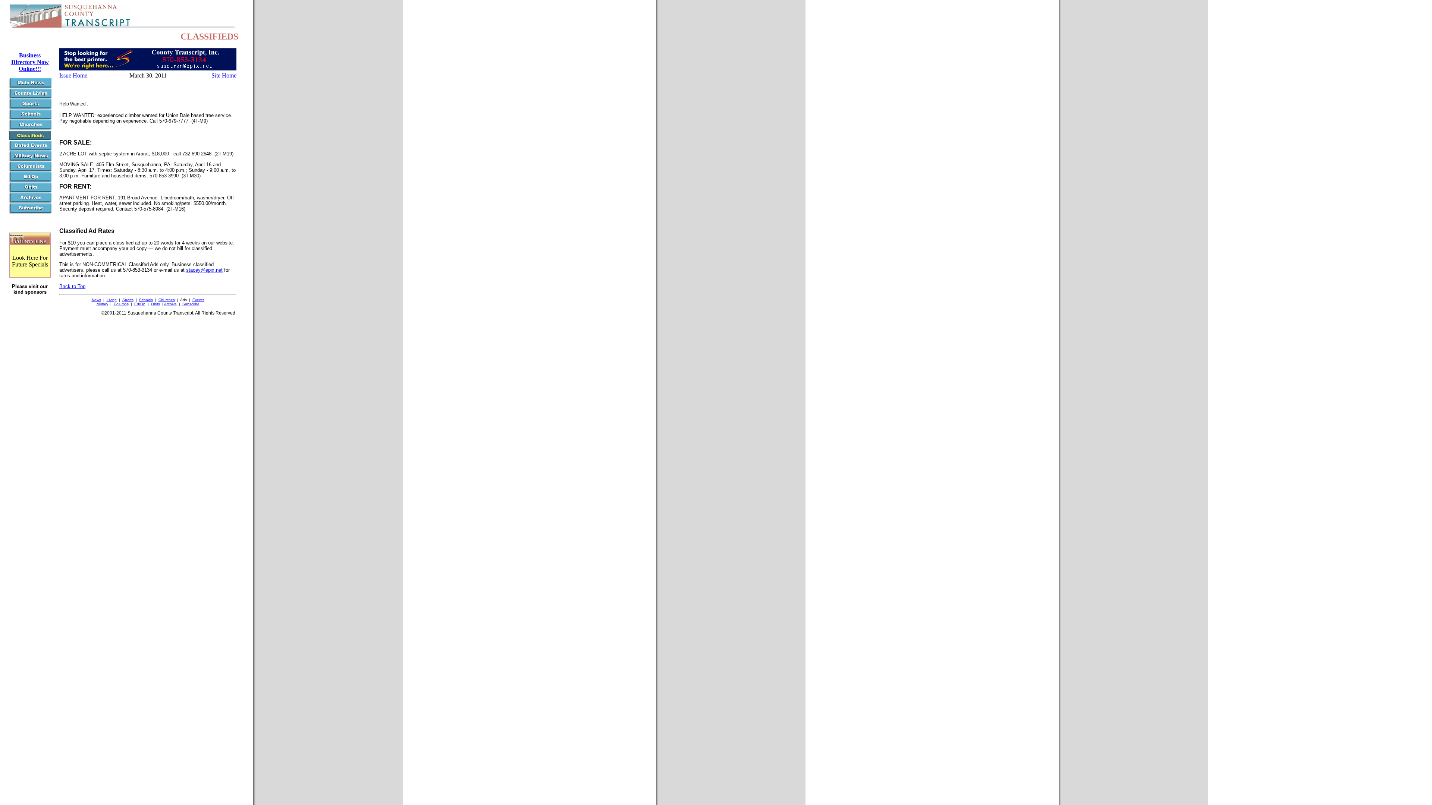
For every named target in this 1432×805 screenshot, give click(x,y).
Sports (128, 300)
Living (112, 300)
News (96, 300)
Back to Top (72, 286)
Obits (155, 304)
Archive (170, 304)
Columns (121, 304)
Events (198, 300)
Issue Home (73, 75)
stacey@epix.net (204, 270)
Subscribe (191, 304)
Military (102, 304)
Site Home (223, 75)
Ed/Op (139, 304)
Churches (166, 300)
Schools (146, 300)
